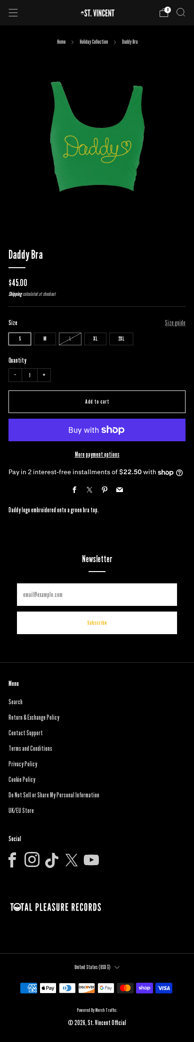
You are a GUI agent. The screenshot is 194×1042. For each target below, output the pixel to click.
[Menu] (13, 12)
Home (61, 42)
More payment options (97, 454)
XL (95, 338)
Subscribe (97, 622)
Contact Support (25, 733)
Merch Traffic (105, 1010)
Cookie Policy (21, 779)
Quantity (17, 360)
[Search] (181, 12)
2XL (121, 338)
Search (15, 702)
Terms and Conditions (30, 748)
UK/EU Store (21, 810)
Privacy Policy (22, 764)
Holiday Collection (94, 42)
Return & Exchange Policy (33, 717)
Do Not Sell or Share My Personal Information (53, 795)
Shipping (15, 294)
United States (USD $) (92, 966)
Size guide (175, 322)
